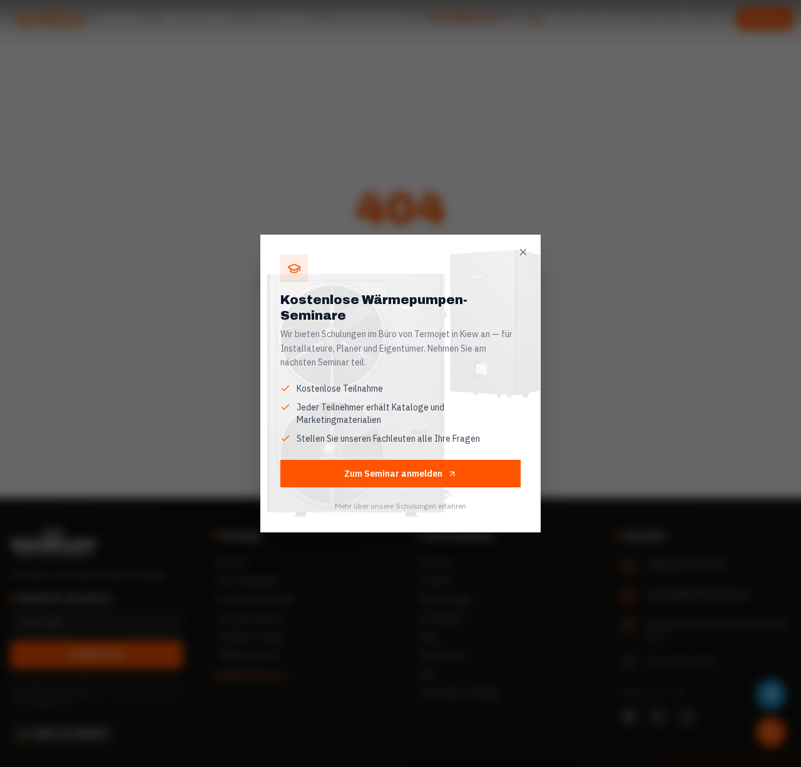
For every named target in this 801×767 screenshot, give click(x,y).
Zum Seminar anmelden (393, 473)
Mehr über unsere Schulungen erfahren (400, 505)
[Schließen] (523, 252)
